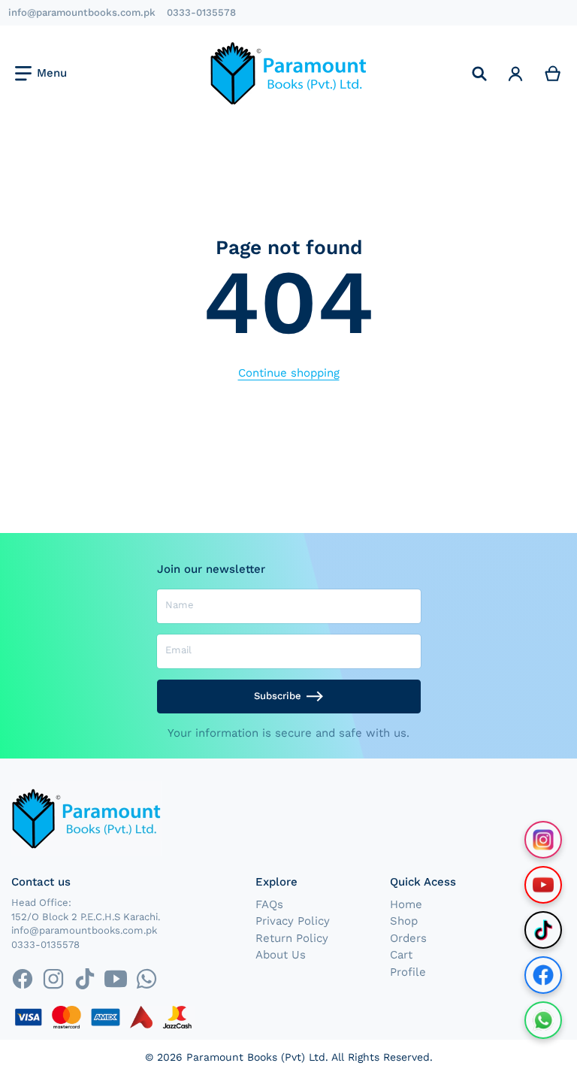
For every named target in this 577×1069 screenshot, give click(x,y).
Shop (404, 921)
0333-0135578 (201, 12)
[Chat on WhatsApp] (543, 1020)
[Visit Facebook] (543, 975)
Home (406, 904)
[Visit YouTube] (543, 885)
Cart (401, 954)
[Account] (515, 73)
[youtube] (115, 979)
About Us (280, 954)
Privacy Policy (292, 921)
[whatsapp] (146, 979)
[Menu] (41, 74)
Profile (408, 972)
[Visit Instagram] (543, 840)
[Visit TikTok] (543, 930)
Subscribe (277, 695)
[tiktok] (84, 979)
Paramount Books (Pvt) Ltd (255, 1057)
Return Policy (291, 938)
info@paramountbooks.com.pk (82, 12)
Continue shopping (289, 373)
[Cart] (553, 73)
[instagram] (53, 979)
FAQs (269, 904)
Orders (408, 938)
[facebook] (22, 979)
